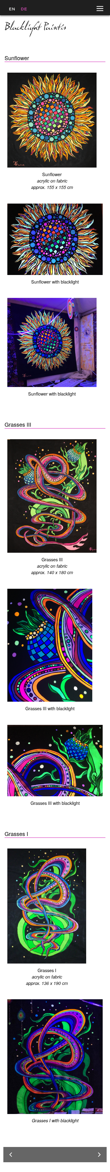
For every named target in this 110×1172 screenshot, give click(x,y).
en (12, 8)
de (24, 8)
